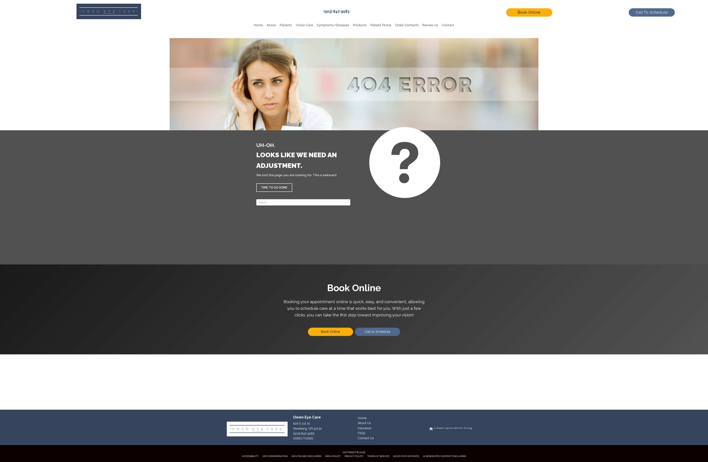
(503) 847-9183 (336, 11)
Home (362, 418)
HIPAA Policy (333, 456)
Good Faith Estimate (406, 456)
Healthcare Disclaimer (306, 456)
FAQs (361, 433)
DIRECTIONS (303, 438)
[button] (529, 12)
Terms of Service (378, 456)
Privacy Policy (354, 456)
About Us (364, 423)
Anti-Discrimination (275, 456)
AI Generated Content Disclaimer (444, 456)
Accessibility (250, 456)
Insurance (364, 428)
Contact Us (366, 438)
